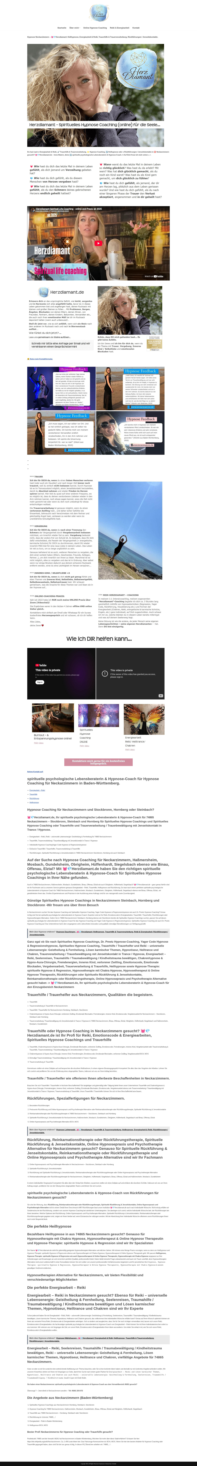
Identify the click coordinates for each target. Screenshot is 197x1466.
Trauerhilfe (33, 794)
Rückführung (34, 798)
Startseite (61, 28)
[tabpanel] (98, 623)
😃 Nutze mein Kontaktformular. (40, 359)
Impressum (102, 1463)
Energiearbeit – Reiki (37, 790)
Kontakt (136, 28)
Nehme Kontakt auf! (35, 772)
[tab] (100, 460)
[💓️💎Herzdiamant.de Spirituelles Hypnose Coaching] (98, 12)
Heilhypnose (34, 802)
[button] (79, 27)
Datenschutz (109, 1463)
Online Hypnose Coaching (95, 28)
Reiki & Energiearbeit (119, 28)
